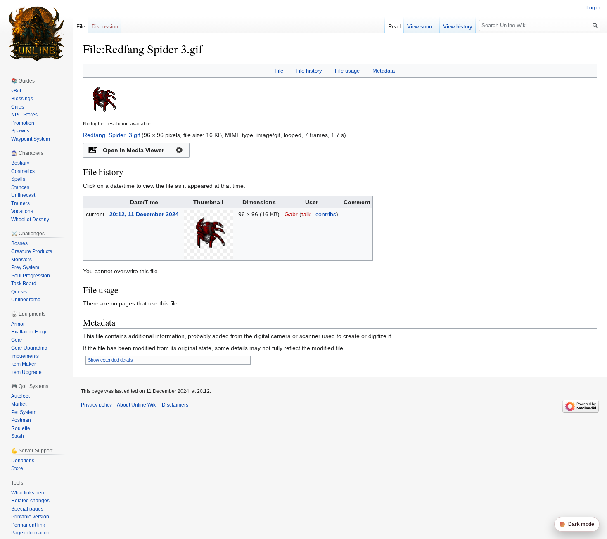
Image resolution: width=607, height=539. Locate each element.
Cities (17, 107)
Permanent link (28, 525)
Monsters (21, 259)
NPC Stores (24, 115)
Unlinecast (23, 195)
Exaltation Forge (29, 332)
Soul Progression (30, 276)
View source (421, 27)
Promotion (22, 123)
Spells (18, 179)
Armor (18, 324)
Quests (19, 292)
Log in (593, 8)
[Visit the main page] (36, 33)
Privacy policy (96, 405)
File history (309, 71)
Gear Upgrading (29, 348)
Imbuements (25, 356)
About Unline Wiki (137, 405)
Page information (30, 533)
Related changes (30, 501)
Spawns (20, 131)
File (279, 71)
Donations (22, 460)
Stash (17, 436)
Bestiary (20, 163)
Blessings (22, 99)
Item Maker (23, 364)
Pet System (23, 412)
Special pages (27, 509)
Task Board (23, 283)
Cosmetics (23, 171)
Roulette (20, 428)
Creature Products (31, 251)
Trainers (20, 203)
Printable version (30, 517)
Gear (16, 340)
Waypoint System (30, 139)
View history (457, 27)
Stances (20, 187)
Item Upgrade (26, 372)
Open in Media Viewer (133, 150)
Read (394, 27)
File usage (347, 71)
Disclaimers (175, 405)
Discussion (105, 27)
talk (306, 214)
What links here (28, 493)
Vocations (22, 211)
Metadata (383, 71)
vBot (16, 91)
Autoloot (20, 396)
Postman (21, 420)
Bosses (19, 243)
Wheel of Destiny (30, 219)
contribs (325, 214)
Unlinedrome (25, 300)
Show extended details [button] (110, 359)
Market (18, 404)
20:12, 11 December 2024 (144, 214)
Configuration (179, 150)
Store (17, 468)
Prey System (25, 267)
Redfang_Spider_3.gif (111, 135)
